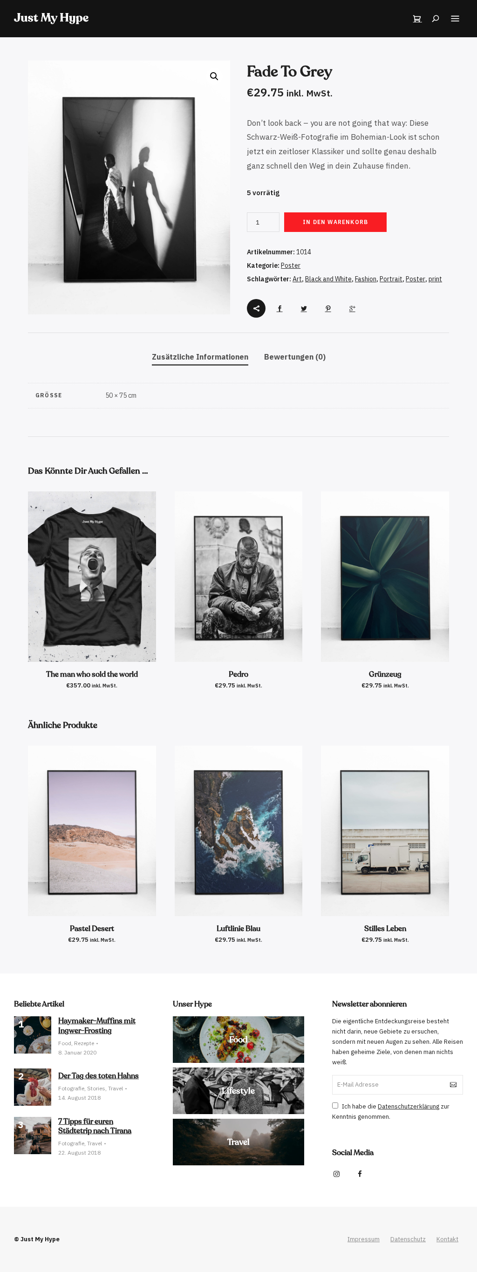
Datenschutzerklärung (408, 1106)
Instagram (336, 1174)
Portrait (391, 279)
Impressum (364, 1239)
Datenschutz (408, 1239)
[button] (214, 76)
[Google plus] (352, 308)
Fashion (365, 279)
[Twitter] (303, 308)
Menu (455, 19)
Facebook (360, 1174)
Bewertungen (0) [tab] (295, 356)
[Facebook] (279, 308)
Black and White (328, 279)
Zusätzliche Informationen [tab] (200, 356)
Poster (290, 265)
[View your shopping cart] (417, 18)
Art (297, 279)
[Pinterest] (328, 308)
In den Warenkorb (335, 221)
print (435, 279)
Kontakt (447, 1239)
